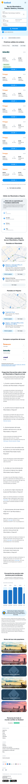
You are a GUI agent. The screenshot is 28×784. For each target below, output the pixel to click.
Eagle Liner (19, 364)
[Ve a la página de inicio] (6, 2)
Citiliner (13, 365)
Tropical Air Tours (10, 312)
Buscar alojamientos (8, 32)
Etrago (4, 359)
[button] (24, 14)
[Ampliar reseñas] (23, 345)
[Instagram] (3, 770)
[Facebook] (6, 770)
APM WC (23, 364)
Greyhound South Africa (6, 365)
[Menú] (25, 2)
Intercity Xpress (12, 364)
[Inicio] (2, 38)
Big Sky (7, 364)
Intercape (5, 346)
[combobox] (14, 12)
